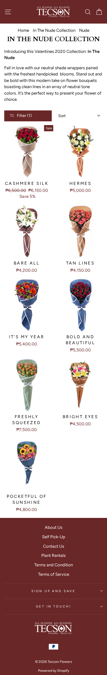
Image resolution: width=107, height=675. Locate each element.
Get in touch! (53, 606)
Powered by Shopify (53, 671)
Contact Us (53, 546)
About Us (53, 527)
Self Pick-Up (53, 536)
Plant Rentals (53, 555)
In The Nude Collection (54, 30)
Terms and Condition (53, 564)
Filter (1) (24, 115)
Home (23, 30)
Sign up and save (53, 591)
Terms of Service (53, 574)
